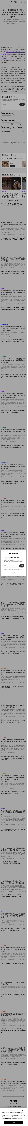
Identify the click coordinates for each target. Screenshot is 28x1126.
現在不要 (13, 572)
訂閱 (22, 566)
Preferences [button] (20, 1118)
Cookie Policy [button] (11, 1116)
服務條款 (16, 569)
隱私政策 (20, 569)
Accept (13, 1122)
